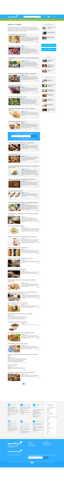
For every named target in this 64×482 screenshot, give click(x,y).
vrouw (48, 415)
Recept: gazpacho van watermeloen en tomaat (36, 412)
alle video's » (9, 431)
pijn (47, 421)
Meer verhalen (39, 421)
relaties (48, 432)
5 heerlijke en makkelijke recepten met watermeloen (38, 410)
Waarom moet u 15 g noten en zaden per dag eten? (21, 372)
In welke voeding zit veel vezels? (17, 34)
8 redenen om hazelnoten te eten (17, 97)
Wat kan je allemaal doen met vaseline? (50, 37)
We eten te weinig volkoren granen (17, 269)
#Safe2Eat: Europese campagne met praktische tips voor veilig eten (13, 410)
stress (48, 420)
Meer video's (13, 421)
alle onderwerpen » (50, 434)
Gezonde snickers (12, 365)
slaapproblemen (49, 408)
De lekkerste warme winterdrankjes (50, 95)
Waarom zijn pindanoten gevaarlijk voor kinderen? (21, 179)
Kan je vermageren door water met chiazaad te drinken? (23, 202)
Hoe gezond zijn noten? (14, 154)
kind (47, 426)
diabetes (35, 19)
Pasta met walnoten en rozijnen (16, 226)
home (10, 19)
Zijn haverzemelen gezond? (15, 191)
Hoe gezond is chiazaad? (15, 85)
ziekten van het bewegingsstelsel (52, 416)
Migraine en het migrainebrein (25, 428)
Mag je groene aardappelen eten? (50, 100)
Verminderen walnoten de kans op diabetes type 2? (21, 332)
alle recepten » (35, 417)
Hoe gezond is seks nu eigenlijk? (25, 407)
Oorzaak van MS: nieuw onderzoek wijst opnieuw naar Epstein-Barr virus (12, 408)
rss (49, 16)
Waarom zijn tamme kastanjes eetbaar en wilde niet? (22, 73)
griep (47, 433)
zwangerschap (28, 19)
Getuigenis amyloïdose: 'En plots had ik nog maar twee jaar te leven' (38, 424)
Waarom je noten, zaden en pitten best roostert (20, 258)
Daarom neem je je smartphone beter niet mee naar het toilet (13, 428)
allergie (41, 19)
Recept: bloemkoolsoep (50, 80)
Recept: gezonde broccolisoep (50, 104)
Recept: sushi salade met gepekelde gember (37, 416)
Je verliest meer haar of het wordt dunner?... (50, 61)
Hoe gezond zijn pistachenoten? (16, 121)
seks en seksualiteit (50, 427)
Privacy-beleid (26, 139)
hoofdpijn (48, 409)
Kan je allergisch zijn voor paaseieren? (18, 303)
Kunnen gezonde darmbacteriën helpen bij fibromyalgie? (51, 90)
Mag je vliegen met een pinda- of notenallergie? (20, 313)
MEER (47, 19)
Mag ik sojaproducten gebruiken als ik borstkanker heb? (22, 292)
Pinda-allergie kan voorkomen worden (18, 343)
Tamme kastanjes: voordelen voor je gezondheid (21, 142)
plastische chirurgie (50, 413)
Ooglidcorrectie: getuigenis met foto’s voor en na (38, 430)
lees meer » (36, 41)
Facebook (48, 16)
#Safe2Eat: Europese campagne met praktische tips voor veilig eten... (51, 66)
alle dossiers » (22, 414)
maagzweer (48, 431)
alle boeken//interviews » (23, 433)
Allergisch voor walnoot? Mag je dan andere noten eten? (22, 236)
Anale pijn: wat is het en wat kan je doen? (51, 32)
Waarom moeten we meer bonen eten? (18, 247)
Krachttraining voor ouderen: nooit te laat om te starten (13, 430)
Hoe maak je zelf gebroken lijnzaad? (17, 322)
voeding (21, 19)
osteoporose (49, 422)
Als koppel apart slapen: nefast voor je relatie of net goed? (25, 432)
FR (55, 16)
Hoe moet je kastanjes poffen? (16, 46)
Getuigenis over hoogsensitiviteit (38, 426)
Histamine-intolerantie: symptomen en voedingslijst (51, 85)
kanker (15, 19)
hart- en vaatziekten (50, 414)
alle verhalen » (35, 431)
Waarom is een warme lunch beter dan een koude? (51, 110)
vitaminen (48, 428)
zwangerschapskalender (50, 407)
